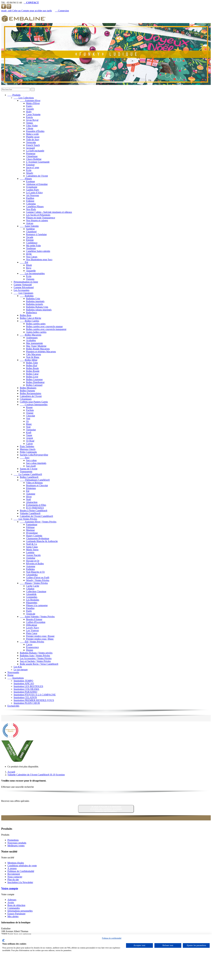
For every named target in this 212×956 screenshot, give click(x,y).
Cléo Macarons (33, 354)
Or (27, 421)
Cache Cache (32, 586)
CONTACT (31, 2)
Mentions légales (15, 862)
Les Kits (18, 666)
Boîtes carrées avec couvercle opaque (44, 326)
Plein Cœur (31, 633)
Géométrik (31, 594)
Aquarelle (31, 270)
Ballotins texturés (34, 304)
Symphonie (31, 187)
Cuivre (29, 443)
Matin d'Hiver (33, 103)
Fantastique (31, 524)
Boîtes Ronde (32, 371)
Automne (30, 493)
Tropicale (30, 613)
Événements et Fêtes (36, 505)
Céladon (30, 588)
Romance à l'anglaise (36, 234)
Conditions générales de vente (22, 865)
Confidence (31, 242)
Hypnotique (32, 533)
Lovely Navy (32, 627)
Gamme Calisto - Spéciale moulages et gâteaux (49, 212)
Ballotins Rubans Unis (37, 307)
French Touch (33, 145)
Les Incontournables (32, 273)
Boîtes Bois (25, 315)
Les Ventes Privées (25, 519)
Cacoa (29, 644)
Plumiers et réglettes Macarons (41, 351)
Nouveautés (13, 672)
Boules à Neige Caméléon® (33, 510)
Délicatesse (31, 625)
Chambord (31, 231)
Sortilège (30, 228)
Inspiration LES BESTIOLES (28, 686)
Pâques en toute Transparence (40, 217)
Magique (30, 530)
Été (24, 262)
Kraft (28, 432)
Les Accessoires (21, 290)
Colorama (31, 203)
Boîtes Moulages (28, 387)
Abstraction (31, 502)
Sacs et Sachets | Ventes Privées (35, 661)
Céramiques (26, 399)
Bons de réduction (16, 905)
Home (10, 675)
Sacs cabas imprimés (36, 463)
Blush (29, 265)
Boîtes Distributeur (35, 382)
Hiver (29, 496)
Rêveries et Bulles (35, 563)
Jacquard (30, 148)
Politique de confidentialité (111, 938)
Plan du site (13, 879)
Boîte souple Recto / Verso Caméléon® (39, 664)
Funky (29, 106)
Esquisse (30, 164)
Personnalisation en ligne (26, 281)
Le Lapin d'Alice (34, 192)
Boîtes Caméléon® (29, 477)
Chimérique (32, 156)
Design (29, 650)
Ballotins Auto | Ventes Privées (35, 655)
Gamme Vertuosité (23, 284)
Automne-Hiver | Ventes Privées (38, 521)
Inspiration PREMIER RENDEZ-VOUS (34, 700)
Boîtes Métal (28, 360)
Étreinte (30, 240)
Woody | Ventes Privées (37, 580)
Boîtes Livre (32, 376)
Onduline (30, 558)
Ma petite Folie (33, 245)
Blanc (29, 424)
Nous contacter (14, 876)
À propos (12, 868)
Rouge (29, 407)
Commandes (13, 908)
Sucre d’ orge (32, 167)
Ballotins (27, 295)
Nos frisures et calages (37, 220)
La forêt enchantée (35, 150)
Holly (29, 111)
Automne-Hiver (30, 100)
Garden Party (32, 189)
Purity (29, 611)
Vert (28, 418)
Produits (13, 95)
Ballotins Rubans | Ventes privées (36, 652)
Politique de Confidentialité (20, 871)
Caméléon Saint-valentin (38, 251)
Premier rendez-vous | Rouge (40, 636)
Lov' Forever (32, 630)
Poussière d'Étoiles (35, 131)
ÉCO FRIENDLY (35, 507)
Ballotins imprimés (35, 301)
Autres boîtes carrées (36, 332)
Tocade (29, 237)
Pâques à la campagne (37, 605)
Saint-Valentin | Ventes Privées (37, 616)
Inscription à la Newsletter (20, 882)
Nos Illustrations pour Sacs (39, 259)
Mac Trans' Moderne (36, 346)
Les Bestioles (32, 599)
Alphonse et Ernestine (37, 184)
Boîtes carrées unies (35, 323)
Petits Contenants (28, 452)
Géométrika (32, 574)
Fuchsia (30, 410)
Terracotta (31, 142)
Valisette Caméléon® (30, 513)
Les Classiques (23, 293)
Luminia (30, 552)
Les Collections (24, 97)
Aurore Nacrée (33, 555)
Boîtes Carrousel (34, 385)
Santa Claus (32, 546)
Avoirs (10, 902)
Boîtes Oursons (27, 390)
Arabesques (32, 337)
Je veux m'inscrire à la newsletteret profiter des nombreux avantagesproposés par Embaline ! (106, 808)
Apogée (30, 109)
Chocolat (30, 415)
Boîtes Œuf (31, 365)
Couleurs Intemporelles (33, 404)
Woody (29, 173)
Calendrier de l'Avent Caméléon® (36, 516)
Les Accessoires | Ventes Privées (36, 658)
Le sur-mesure (21, 669)
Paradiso (30, 608)
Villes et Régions (34, 482)
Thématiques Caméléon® (35, 480)
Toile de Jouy (32, 139)
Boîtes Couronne (34, 379)
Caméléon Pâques (35, 206)
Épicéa (29, 117)
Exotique (30, 181)
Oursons (30, 279)
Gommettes (31, 597)
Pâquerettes (31, 602)
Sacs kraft (31, 466)
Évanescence (32, 647)
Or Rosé (30, 440)
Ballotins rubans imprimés (39, 309)
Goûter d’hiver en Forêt (37, 577)
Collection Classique (36, 591)
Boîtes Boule (32, 368)
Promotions (13, 840)
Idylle (29, 254)
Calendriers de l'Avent (37, 175)
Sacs (24, 457)
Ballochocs (31, 312)
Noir (28, 427)
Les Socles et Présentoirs (38, 215)
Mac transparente (34, 343)
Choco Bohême (33, 159)
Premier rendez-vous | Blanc (40, 639)
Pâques (26, 178)
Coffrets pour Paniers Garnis (34, 401)
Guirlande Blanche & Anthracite (42, 541)
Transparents (26, 471)
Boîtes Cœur (32, 374)
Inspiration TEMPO (23, 680)
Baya (28, 268)
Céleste (29, 128)
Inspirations (15, 678)
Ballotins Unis (33, 298)
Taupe (29, 435)
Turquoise (31, 429)
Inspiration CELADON (25, 697)
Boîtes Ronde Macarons (38, 348)
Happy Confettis (34, 535)
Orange (29, 413)
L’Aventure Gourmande (38, 162)
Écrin (28, 170)
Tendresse (31, 248)
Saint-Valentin (29, 226)
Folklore (30, 201)
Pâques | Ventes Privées (34, 583)
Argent (29, 438)
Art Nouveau (32, 195)
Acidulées (31, 340)
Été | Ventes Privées (32, 641)
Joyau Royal (32, 120)
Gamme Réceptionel (24, 287)
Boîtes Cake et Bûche (30, 318)
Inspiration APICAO (24, 683)
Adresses (11, 899)
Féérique (30, 527)
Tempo (29, 122)
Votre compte (9, 888)
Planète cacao (32, 136)
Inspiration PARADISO (25, 692)
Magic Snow (32, 549)
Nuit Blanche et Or (35, 572)
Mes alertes (12, 916)
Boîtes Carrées (29, 321)
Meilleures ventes (16, 845)
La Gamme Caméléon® (28, 474)
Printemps (31, 488)
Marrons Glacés (27, 449)
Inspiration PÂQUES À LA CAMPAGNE (35, 694)
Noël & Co (31, 544)
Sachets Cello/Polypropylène (34, 454)
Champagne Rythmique (37, 538)
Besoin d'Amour (34, 619)
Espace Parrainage (16, 913)
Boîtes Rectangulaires (30, 393)
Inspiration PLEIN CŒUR (27, 703)
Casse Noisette (33, 114)
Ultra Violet (32, 125)
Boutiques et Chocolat (37, 485)
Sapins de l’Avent (28, 468)
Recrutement (13, 874)
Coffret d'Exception (35, 622)
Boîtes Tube (32, 362)
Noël (28, 499)
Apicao (29, 223)
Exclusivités (13, 705)
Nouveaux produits (16, 842)
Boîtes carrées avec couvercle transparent (46, 329)
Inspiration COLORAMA (26, 689)
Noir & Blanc (32, 357)
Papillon (30, 198)
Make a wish (32, 134)
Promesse (30, 153)
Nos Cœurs (31, 256)
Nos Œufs (31, 209)
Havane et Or (32, 560)
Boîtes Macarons (30, 334)
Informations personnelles (20, 911)
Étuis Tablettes (27, 446)
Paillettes (30, 569)
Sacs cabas (31, 460)
